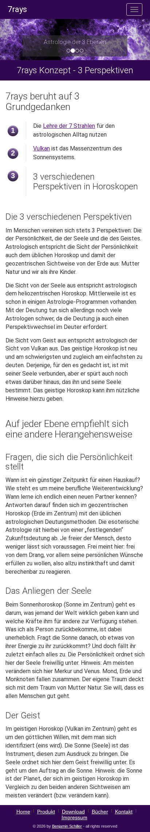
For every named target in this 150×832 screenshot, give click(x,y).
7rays (17, 9)
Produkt (46, 812)
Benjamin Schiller (67, 826)
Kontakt (124, 812)
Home (23, 812)
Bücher (100, 812)
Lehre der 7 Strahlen (69, 125)
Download (73, 812)
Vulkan (41, 148)
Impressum (74, 817)
